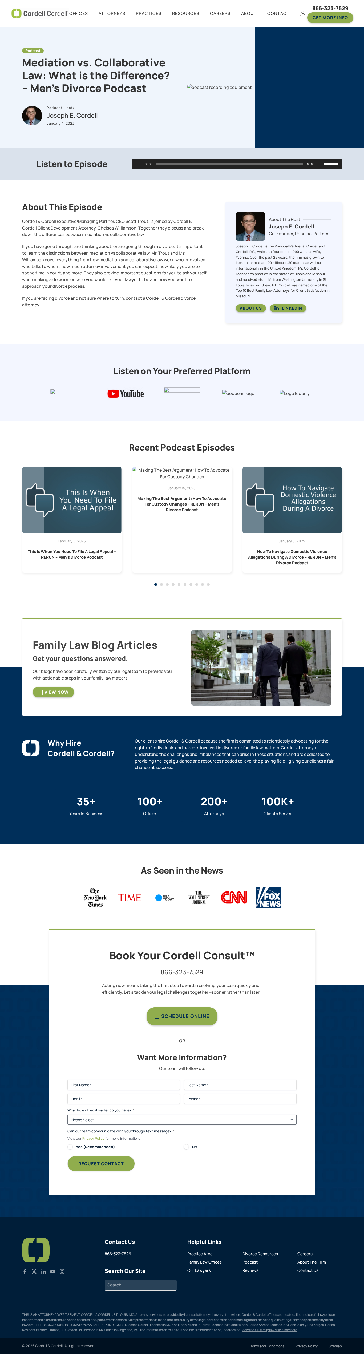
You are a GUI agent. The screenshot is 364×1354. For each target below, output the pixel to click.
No (194, 1146)
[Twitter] (34, 1271)
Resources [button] (185, 13)
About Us (251, 308)
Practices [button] (148, 13)
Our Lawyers (199, 1270)
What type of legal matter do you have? (100, 1110)
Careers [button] (220, 13)
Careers (305, 1254)
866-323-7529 (330, 8)
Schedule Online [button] (184, 1016)
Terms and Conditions (267, 1346)
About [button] (249, 13)
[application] (237, 164)
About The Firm (311, 1262)
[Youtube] (52, 1271)
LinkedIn (292, 308)
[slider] (331, 163)
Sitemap (335, 1346)
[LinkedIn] (43, 1271)
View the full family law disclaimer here (269, 1330)
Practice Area (199, 1254)
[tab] (155, 584)
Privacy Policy (93, 1138)
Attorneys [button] (112, 13)
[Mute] (320, 164)
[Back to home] (40, 13)
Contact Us (307, 1270)
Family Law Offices (204, 1262)
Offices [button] (78, 13)
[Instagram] (62, 1271)
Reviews (250, 1270)
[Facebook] (24, 1271)
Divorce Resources (260, 1254)
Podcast (250, 1262)
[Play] (139, 164)
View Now (56, 692)
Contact (278, 13)
